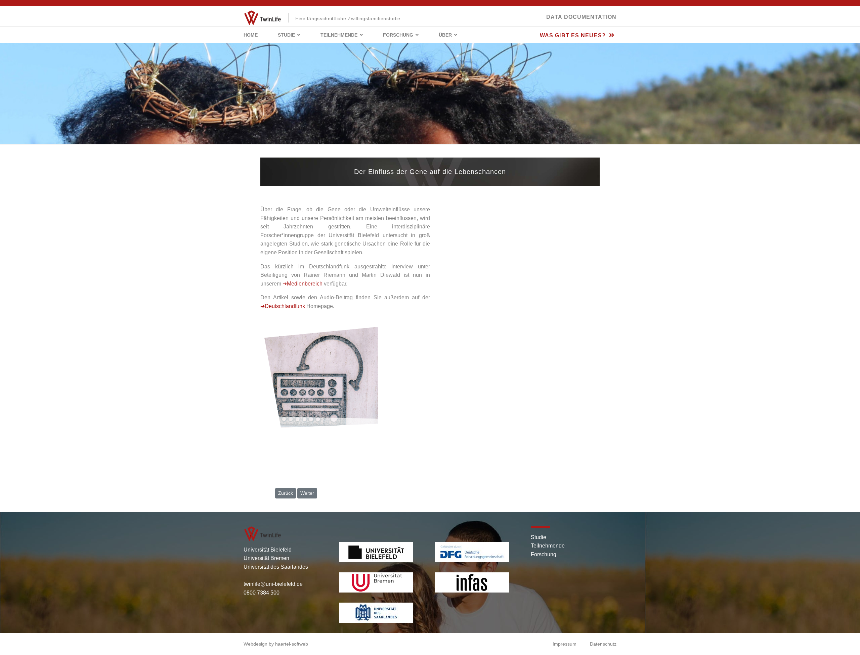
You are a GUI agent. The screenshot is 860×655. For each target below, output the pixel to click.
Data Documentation (581, 17)
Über (445, 35)
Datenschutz (603, 644)
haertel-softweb (291, 644)
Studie (286, 35)
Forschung (398, 35)
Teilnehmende (338, 35)
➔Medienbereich (302, 284)
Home (251, 35)
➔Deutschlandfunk (282, 306)
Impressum (564, 644)
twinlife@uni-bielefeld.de (273, 584)
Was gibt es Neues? (573, 35)
